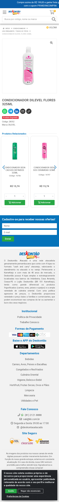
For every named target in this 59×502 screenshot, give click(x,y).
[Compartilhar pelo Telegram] (10, 111)
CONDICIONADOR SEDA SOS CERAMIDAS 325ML (44, 168)
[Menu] (4, 12)
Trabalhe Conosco (29, 322)
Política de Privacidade (29, 317)
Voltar (53, 27)
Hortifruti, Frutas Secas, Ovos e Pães (29, 385)
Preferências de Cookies (18, 496)
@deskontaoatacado (31, 427)
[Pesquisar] (54, 19)
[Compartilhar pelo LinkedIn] (16, 111)
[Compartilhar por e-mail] (22, 111)
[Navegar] (3, 167)
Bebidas (29, 359)
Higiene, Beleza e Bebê (29, 380)
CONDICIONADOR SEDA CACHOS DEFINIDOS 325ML (14, 170)
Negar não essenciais (30, 491)
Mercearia (29, 395)
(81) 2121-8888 (33, 415)
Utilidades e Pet (29, 400)
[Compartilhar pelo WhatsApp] (4, 111)
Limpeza (29, 390)
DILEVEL (11, 125)
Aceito (11, 491)
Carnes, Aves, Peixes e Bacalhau (29, 364)
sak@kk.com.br (31, 419)
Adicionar (16, 202)
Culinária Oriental (29, 374)
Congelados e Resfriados (29, 369)
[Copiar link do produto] (28, 111)
